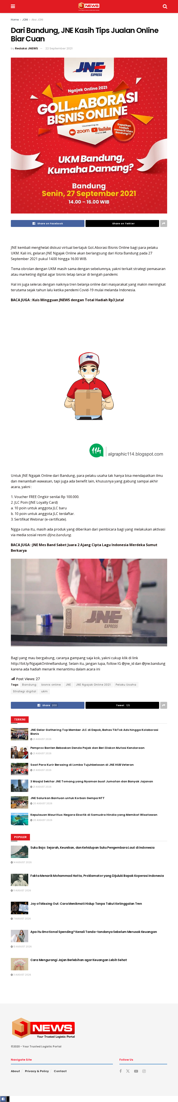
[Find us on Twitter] (128, 1071)
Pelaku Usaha (126, 684)
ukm (44, 691)
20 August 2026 (42, 803)
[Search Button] (165, 6)
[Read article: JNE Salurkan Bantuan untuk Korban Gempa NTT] (19, 802)
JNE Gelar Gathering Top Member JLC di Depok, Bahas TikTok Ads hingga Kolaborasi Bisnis (94, 732)
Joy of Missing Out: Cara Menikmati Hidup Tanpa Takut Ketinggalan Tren (86, 903)
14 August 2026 (22, 862)
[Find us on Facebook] (120, 1071)
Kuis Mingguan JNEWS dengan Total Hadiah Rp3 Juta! (78, 300)
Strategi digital (24, 691)
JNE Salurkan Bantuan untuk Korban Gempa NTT (67, 798)
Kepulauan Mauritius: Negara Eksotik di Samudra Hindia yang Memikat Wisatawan (93, 815)
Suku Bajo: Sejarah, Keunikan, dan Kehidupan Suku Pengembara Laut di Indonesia (92, 847)
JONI (25, 19)
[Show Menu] (13, 6)
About (15, 1071)
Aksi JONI (37, 19)
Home (15, 19)
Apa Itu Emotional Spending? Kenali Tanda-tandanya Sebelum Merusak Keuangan (93, 932)
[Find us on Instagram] (144, 1071)
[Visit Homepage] (88, 6)
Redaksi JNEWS (26, 48)
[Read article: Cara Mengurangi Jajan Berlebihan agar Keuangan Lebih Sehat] (19, 964)
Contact (60, 1071)
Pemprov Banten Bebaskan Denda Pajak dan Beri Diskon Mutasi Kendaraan (87, 748)
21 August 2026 (41, 739)
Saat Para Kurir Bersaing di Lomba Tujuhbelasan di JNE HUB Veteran (82, 765)
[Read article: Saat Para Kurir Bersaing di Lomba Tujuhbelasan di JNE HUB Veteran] (19, 769)
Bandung (29, 684)
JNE (68, 684)
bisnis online (51, 684)
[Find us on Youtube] (136, 1071)
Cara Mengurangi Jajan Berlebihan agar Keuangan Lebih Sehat (78, 960)
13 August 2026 (22, 946)
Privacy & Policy (37, 1071)
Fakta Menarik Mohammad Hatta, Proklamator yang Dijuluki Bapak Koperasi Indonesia (97, 876)
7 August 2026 (22, 918)
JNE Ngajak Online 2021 (93, 684)
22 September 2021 (59, 48)
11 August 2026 (22, 890)
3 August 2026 (22, 974)
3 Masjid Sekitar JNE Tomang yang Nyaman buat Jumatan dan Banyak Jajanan (91, 781)
